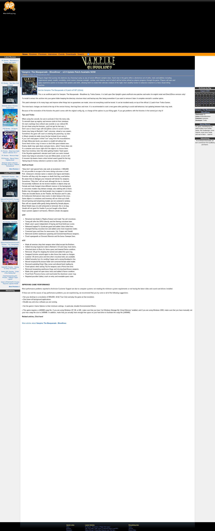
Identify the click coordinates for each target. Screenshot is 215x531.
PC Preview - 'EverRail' (10, 222)
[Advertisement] (107, 34)
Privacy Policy (132, 530)
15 (213, 99)
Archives (68, 528)
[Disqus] (107, 358)
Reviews (33, 54)
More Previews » (14, 286)
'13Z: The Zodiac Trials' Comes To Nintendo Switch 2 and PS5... (102, 528)
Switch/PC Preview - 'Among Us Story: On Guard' (10, 267)
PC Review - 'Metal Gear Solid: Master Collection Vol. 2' (10, 151)
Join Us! (131, 528)
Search (81, 54)
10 (199, 99)
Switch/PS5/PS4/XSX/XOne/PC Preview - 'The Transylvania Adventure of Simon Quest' (10, 244)
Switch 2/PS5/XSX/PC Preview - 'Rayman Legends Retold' (10, 282)
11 (202, 99)
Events (61, 54)
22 (213, 101)
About (130, 527)
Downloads (71, 54)
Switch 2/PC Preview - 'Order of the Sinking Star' (10, 272)
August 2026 (205, 91)
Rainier (25, 74)
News (67, 527)
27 (208, 103)
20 (208, 101)
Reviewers (69, 530)
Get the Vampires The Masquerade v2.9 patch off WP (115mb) (60, 90)
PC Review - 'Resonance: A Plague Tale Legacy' (97, 527)
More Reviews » (14, 169)
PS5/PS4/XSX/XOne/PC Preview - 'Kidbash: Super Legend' (10, 277)
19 (205, 101)
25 (202, 103)
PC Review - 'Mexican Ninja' (10, 155)
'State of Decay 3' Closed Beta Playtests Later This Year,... (100, 530)
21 (210, 101)
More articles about (44, 323)
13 (208, 99)
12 (205, 99)
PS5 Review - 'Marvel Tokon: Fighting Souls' (10, 159)
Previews (42, 54)
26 (205, 103)
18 (202, 101)
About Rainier (205, 124)
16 (196, 101)
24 (199, 103)
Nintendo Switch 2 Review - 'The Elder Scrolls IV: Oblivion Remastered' (10, 164)
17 (199, 101)
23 (196, 103)
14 (210, 99)
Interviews (52, 54)
